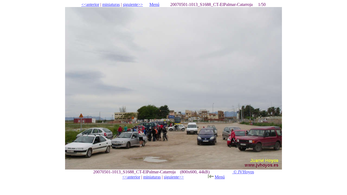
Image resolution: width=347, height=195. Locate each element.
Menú (154, 4)
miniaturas (111, 4)
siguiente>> (133, 4)
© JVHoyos (243, 172)
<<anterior (90, 4)
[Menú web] (211, 177)
